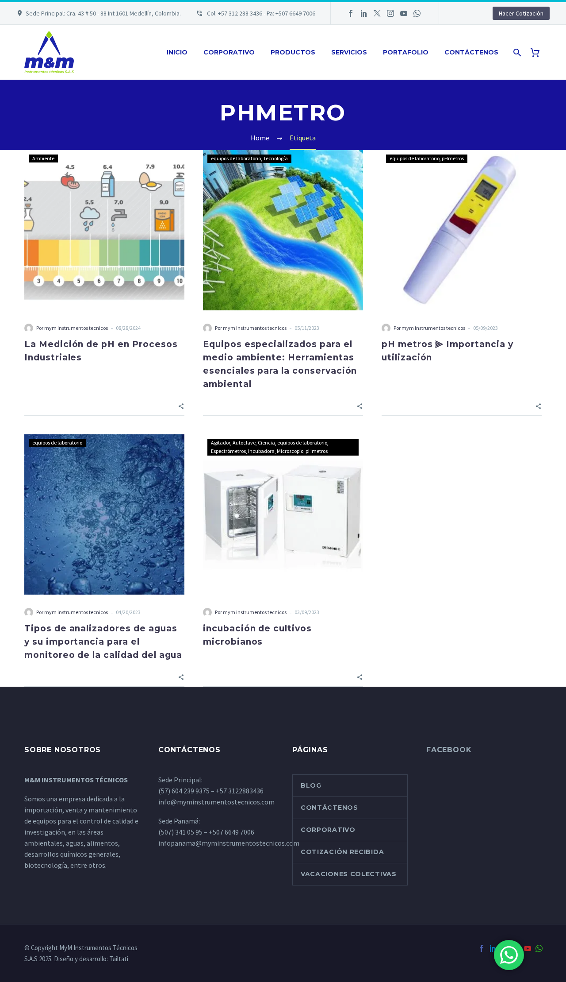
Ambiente (43, 158)
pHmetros (453, 158)
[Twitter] (377, 13)
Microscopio (290, 451)
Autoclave (244, 442)
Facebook (448, 750)
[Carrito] (538, 52)
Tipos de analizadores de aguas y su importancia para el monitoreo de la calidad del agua (103, 641)
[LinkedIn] (364, 13)
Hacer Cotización (521, 13)
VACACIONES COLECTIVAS (349, 874)
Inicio (177, 52)
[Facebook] (350, 13)
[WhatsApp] (417, 13)
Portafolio (405, 52)
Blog (311, 785)
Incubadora (261, 451)
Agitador (220, 442)
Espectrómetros (228, 451)
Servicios (349, 52)
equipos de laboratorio (236, 158)
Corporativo (229, 52)
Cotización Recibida (342, 852)
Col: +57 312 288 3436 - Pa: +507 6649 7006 (260, 13)
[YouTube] (403, 13)
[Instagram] (390, 13)
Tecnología (275, 158)
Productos (293, 52)
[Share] (181, 405)
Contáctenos (471, 52)
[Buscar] (516, 52)
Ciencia (266, 442)
